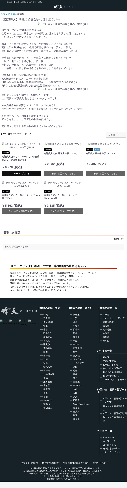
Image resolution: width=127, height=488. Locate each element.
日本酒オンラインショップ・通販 (62, 468)
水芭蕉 (46, 385)
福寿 (75, 415)
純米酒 (106, 333)
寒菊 (45, 396)
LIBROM (77, 385)
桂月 (75, 378)
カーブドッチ (109, 441)
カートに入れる (21, 173)
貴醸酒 (106, 337)
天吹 (75, 393)
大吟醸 (106, 326)
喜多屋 (76, 381)
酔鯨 (75, 370)
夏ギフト (107, 357)
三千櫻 (46, 318)
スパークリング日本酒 (114, 318)
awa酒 (106, 314)
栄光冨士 (47, 367)
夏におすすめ (109, 361)
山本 (45, 352)
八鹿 (75, 396)
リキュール (108, 437)
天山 (75, 389)
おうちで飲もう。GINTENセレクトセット (114, 378)
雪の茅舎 (47, 348)
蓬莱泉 (76, 337)
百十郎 (76, 329)
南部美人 (21, 14)
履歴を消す (119, 239)
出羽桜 (46, 370)
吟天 (45, 314)
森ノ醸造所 (48, 322)
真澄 (75, 322)
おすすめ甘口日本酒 (112, 368)
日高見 (46, 340)
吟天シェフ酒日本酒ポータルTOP (115, 400)
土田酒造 (47, 381)
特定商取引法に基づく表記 (76, 463)
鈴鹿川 (76, 411)
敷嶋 (75, 333)
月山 (75, 367)
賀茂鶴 (76, 355)
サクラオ (77, 359)
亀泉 (75, 374)
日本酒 (11, 14)
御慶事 (46, 389)
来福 (45, 378)
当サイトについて (29, 463)
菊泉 (45, 393)
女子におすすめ (110, 364)
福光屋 (76, 419)
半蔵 (75, 340)
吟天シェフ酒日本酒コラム (115, 408)
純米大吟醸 (108, 322)
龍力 (75, 352)
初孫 (45, 363)
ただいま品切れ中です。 (63, 173)
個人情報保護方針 (50, 463)
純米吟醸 (107, 329)
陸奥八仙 (47, 333)
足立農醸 (77, 348)
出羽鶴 (46, 355)
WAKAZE (47, 400)
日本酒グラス (109, 445)
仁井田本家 (48, 374)
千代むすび (78, 363)
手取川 (76, 326)
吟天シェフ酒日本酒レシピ (115, 419)
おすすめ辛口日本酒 (112, 372)
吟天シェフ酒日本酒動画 (115, 413)
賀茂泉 (76, 408)
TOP (3, 14)
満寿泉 (76, 314)
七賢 (75, 318)
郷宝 (45, 326)
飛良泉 (46, 344)
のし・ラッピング (111, 452)
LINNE (76, 344)
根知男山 (47, 408)
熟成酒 (106, 340)
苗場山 (46, 404)
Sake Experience (81, 404)
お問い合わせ (99, 463)
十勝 (45, 329)
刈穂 (45, 359)
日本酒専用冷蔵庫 (111, 448)
